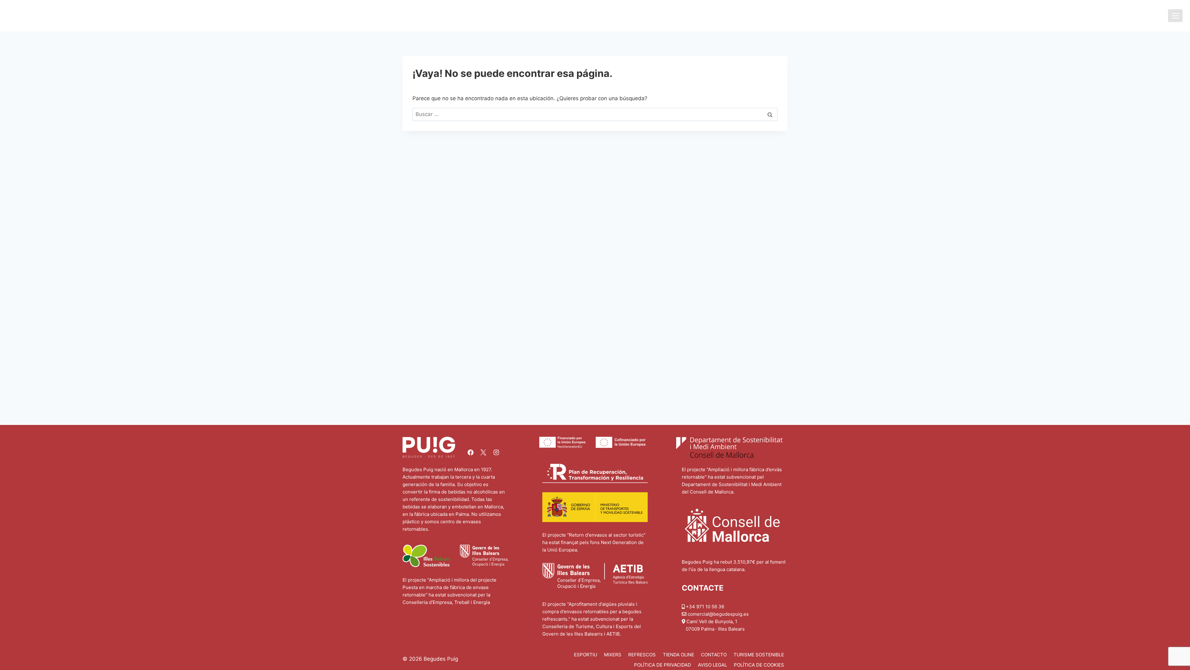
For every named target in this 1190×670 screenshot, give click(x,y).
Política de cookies (759, 665)
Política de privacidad (662, 665)
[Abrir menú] (1175, 15)
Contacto (714, 655)
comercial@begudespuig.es (718, 614)
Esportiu (585, 655)
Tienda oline (678, 655)
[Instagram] (496, 452)
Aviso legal (712, 665)
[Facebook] (470, 452)
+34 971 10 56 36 (705, 607)
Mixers (612, 655)
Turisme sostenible (759, 655)
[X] (483, 452)
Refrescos (642, 655)
